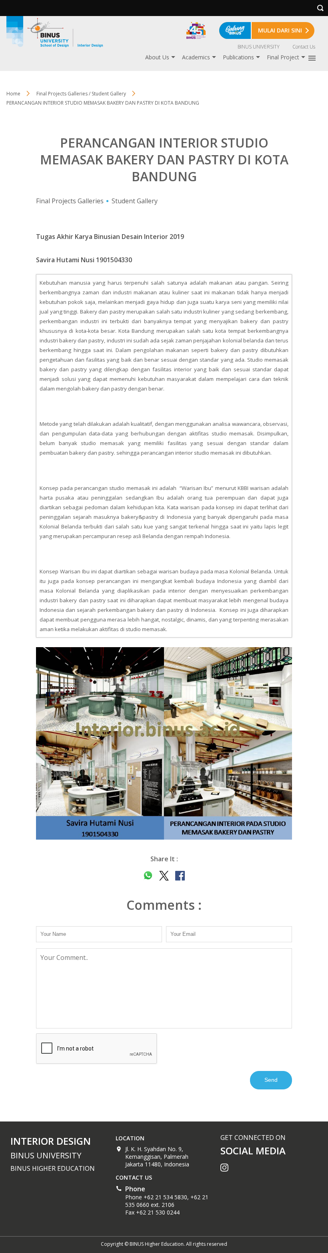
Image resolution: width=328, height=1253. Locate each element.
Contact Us (303, 46)
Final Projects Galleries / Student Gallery (81, 93)
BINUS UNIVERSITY (259, 46)
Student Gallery (135, 201)
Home (13, 93)
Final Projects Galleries (70, 201)
